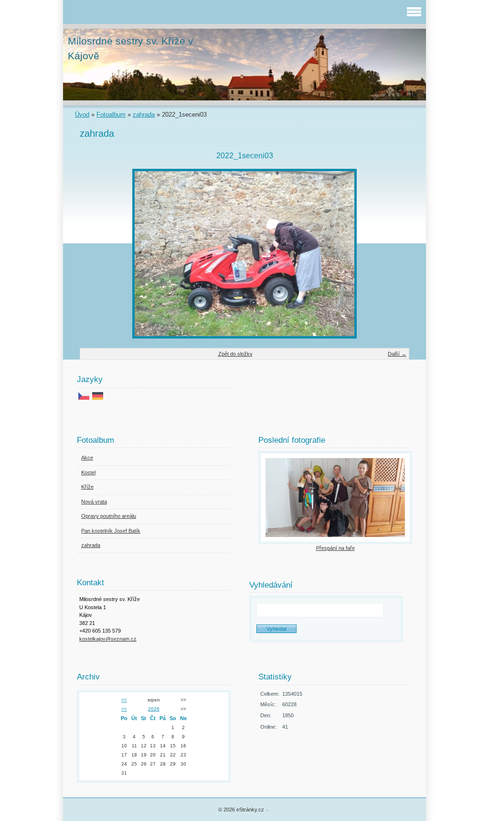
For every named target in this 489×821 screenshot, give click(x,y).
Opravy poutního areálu (108, 516)
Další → (397, 354)
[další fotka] (393, 254)
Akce (87, 457)
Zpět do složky (235, 354)
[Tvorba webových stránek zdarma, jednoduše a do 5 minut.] (267, 810)
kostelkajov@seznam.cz (108, 639)
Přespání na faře (335, 548)
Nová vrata (94, 501)
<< (124, 699)
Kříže (87, 487)
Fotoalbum (111, 114)
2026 (153, 709)
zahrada (144, 114)
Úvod (82, 114)
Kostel (88, 472)
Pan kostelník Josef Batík (110, 531)
